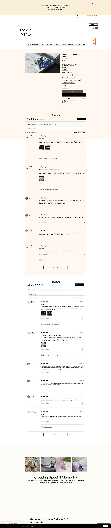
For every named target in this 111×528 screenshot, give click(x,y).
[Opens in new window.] (27, 199)
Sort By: (76, 132)
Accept (105, 526)
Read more (64, 102)
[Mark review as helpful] (84, 153)
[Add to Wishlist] (84, 91)
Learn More (72, 65)
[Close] (109, 526)
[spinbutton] (65, 87)
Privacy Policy (51, 526)
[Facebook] (96, 28)
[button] (47, 119)
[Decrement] (63, 87)
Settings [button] (93, 526)
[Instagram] (93, 28)
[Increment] (67, 87)
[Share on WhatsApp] (63, 106)
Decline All (99, 526)
